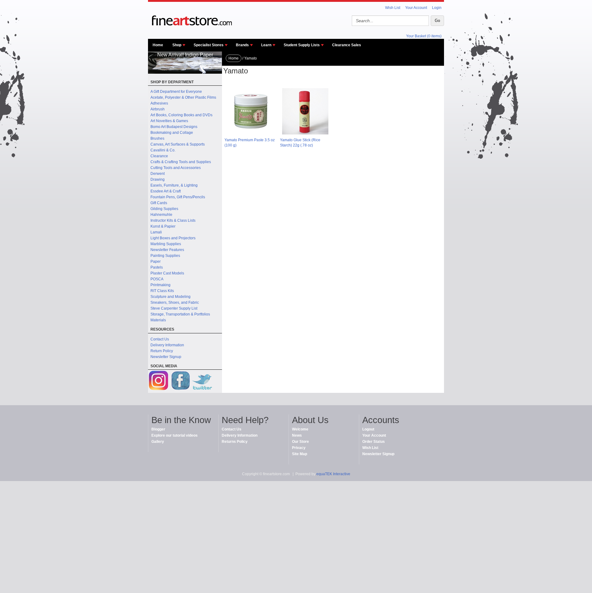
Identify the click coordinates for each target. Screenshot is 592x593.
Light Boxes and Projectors (172, 238)
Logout (368, 429)
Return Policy (161, 351)
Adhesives (159, 103)
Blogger (158, 429)
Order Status (373, 441)
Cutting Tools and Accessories (175, 168)
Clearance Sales (346, 45)
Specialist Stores (209, 45)
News (297, 435)
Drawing (157, 179)
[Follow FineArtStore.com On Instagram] (159, 381)
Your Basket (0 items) (424, 36)
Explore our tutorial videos (174, 435)
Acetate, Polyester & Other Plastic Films (183, 97)
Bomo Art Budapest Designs (173, 127)
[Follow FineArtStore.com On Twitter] (202, 381)
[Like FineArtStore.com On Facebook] (180, 381)
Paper (155, 261)
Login (437, 8)
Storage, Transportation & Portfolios (180, 314)
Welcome (300, 429)
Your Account (416, 8)
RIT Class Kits (162, 291)
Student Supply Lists (302, 45)
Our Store (300, 441)
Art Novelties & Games (169, 121)
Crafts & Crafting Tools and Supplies (180, 162)
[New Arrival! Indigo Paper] (185, 72)
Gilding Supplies (164, 209)
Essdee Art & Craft (165, 191)
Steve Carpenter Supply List (173, 308)
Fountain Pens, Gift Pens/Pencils (177, 197)
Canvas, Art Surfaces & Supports (177, 144)
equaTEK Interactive (333, 474)
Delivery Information (167, 345)
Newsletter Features (167, 250)
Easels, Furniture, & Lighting (174, 185)
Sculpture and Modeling (170, 296)
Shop (176, 45)
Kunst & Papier (162, 226)
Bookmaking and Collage (171, 132)
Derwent (157, 173)
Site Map (299, 454)
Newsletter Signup (165, 357)
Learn (266, 45)
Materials (158, 320)
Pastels (156, 267)
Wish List (392, 8)
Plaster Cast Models (167, 273)
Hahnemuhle (161, 214)
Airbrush (157, 109)
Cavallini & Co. (162, 150)
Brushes (157, 138)
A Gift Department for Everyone (176, 91)
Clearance (159, 156)
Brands (242, 45)
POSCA (156, 279)
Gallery (157, 441)
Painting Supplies (165, 255)
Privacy (299, 448)
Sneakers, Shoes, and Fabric (174, 302)
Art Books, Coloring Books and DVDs (181, 115)
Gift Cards (158, 203)
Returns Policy (235, 441)
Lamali (156, 232)
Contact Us (159, 339)
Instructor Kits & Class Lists (172, 220)
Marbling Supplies (165, 244)
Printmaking (160, 285)
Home (158, 45)
